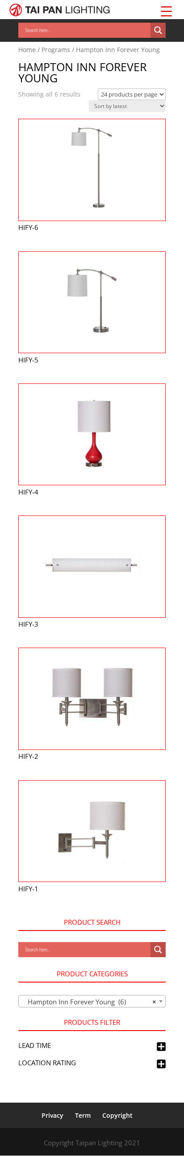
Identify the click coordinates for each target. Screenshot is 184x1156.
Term (83, 1115)
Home (27, 49)
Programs (56, 49)
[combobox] (92, 1001)
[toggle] (161, 1047)
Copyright (117, 1115)
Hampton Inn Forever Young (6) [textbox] (89, 1001)
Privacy (52, 1115)
